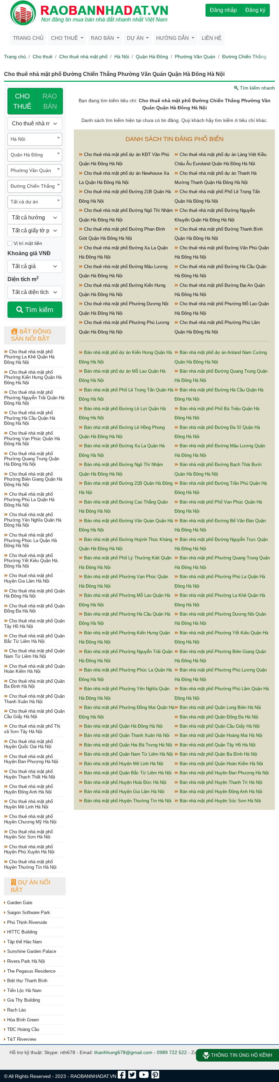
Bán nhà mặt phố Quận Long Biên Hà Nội (219, 707)
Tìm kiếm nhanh (257, 88)
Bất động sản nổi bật (31, 335)
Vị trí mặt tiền (27, 243)
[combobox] (34, 139)
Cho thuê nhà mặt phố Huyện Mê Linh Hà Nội (28, 804)
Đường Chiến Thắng (244, 56)
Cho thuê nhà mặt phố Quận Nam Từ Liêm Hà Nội (34, 653)
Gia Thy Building (23, 1000)
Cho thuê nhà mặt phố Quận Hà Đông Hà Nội (34, 593)
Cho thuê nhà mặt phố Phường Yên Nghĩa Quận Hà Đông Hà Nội (32, 520)
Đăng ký (255, 10)
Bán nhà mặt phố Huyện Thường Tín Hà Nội (127, 800)
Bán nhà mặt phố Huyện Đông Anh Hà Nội (220, 791)
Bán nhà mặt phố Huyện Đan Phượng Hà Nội (223, 772)
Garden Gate (19, 902)
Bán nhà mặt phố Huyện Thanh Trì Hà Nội (220, 782)
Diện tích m (23, 278)
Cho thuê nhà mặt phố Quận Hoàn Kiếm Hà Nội (34, 669)
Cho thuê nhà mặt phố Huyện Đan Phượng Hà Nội (31, 759)
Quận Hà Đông (152, 56)
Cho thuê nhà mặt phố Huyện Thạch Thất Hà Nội (29, 774)
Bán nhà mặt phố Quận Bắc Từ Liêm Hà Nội (127, 772)
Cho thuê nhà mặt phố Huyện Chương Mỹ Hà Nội (30, 819)
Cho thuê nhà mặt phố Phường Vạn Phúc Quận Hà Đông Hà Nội (32, 438)
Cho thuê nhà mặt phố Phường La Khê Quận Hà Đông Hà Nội (29, 357)
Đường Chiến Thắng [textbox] (33, 186)
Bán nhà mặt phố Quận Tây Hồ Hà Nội (217, 744)
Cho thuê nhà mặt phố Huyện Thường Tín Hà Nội (30, 864)
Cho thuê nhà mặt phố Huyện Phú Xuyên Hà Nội (29, 849)
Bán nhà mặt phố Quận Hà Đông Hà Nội (123, 726)
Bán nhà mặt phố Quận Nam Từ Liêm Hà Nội (128, 754)
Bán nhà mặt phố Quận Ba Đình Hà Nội (217, 754)
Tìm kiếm (38, 309)
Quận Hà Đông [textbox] (27, 154)
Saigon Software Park (28, 912)
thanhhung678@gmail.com (123, 1052)
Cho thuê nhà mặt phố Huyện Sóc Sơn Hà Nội (28, 834)
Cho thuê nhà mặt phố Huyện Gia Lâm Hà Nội (28, 578)
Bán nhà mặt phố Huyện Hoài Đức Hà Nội (124, 782)
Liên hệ (211, 38)
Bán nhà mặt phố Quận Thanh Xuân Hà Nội (126, 735)
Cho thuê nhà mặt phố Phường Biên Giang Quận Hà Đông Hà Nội (33, 479)
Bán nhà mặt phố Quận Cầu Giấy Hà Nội (219, 726)
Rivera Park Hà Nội (25, 961)
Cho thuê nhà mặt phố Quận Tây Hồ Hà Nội (34, 623)
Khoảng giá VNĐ (29, 253)
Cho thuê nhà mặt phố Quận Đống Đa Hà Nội (34, 608)
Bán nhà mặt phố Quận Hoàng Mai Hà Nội (220, 735)
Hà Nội (121, 56)
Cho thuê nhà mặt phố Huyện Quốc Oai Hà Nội (28, 744)
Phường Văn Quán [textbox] (31, 170)
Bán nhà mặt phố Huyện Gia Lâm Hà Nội (123, 791)
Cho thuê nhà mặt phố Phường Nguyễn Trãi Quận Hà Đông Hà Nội (34, 397)
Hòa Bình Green (22, 1019)
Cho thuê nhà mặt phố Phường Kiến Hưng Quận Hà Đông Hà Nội (33, 377)
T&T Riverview (21, 1039)
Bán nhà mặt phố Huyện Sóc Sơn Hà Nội (219, 800)
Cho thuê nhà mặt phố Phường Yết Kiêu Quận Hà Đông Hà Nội (31, 561)
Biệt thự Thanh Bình (26, 980)
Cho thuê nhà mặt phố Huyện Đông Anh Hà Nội (28, 789)
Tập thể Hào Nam (24, 941)
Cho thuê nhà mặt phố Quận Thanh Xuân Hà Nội (34, 699)
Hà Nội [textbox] (18, 139)
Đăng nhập (223, 10)
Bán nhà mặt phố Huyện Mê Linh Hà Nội (123, 763)
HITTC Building (21, 931)
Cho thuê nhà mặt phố (83, 56)
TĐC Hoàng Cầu (22, 1029)
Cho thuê (42, 56)
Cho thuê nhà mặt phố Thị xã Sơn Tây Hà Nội (32, 729)
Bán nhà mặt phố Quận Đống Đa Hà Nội (218, 717)
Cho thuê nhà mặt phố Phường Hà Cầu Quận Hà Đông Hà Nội (29, 418)
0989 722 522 (172, 1052)
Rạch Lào (16, 1010)
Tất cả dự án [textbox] (24, 201)
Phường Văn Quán (195, 56)
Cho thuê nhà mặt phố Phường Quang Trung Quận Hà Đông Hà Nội (31, 459)
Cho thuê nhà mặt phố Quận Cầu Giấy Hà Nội (34, 714)
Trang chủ (28, 38)
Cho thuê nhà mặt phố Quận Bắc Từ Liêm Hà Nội (34, 638)
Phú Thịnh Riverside (26, 922)
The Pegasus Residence (30, 971)
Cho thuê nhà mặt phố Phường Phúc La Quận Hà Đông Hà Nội (30, 540)
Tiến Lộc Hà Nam (24, 990)
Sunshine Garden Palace (31, 951)
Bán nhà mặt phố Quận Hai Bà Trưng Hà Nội (127, 744)
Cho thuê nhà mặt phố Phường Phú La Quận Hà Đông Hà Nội (29, 499)
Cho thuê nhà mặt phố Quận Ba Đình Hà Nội (34, 684)
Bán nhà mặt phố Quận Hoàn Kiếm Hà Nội (220, 763)
